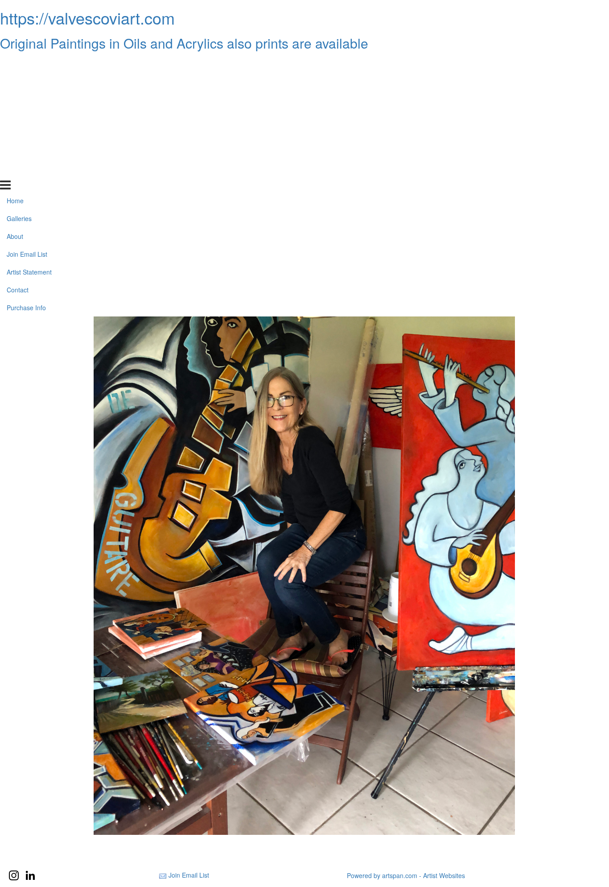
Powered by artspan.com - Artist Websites (406, 875)
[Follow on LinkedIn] (30, 875)
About (15, 99)
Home (15, 63)
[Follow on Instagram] (14, 875)
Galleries (19, 81)
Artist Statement (29, 135)
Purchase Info (26, 170)
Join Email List (27, 117)
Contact (18, 152)
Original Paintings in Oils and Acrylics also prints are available (184, 43)
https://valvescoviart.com (87, 17)
